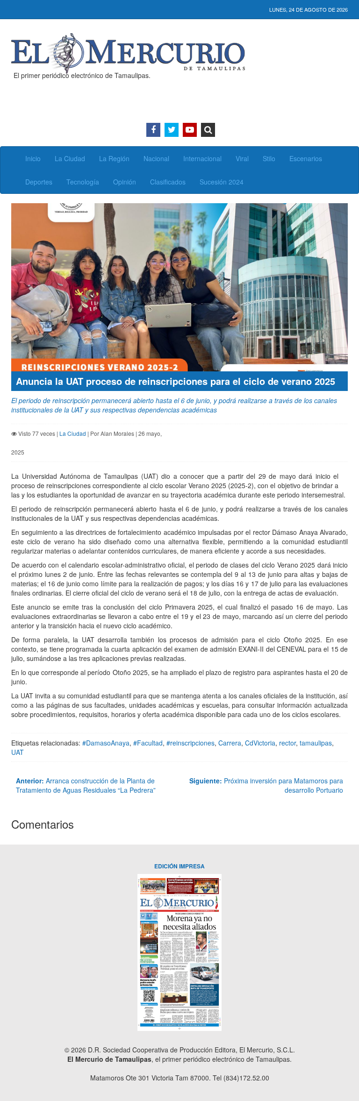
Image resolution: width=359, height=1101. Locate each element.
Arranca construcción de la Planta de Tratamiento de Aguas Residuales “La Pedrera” (86, 785)
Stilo (269, 158)
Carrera (229, 742)
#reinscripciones (190, 742)
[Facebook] (153, 130)
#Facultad (148, 742)
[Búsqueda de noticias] (208, 130)
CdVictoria (260, 742)
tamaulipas (316, 742)
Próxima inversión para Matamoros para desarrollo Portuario (266, 785)
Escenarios (305, 158)
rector (287, 742)
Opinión (124, 181)
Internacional (202, 158)
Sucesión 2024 (222, 181)
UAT (17, 752)
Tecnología (82, 181)
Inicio (33, 158)
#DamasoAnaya (105, 742)
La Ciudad (70, 158)
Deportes (38, 181)
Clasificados (168, 181)
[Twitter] (172, 130)
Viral (242, 158)
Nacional (156, 158)
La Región (114, 158)
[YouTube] (190, 130)
